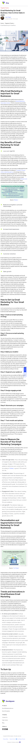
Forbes (12, 468)
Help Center (5, 720)
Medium (16, 200)
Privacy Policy (5, 739)
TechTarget (16, 568)
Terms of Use (12, 739)
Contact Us (4, 717)
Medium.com (24, 179)
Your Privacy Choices (21, 739)
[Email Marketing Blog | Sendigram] (3, 2)
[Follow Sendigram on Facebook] (7, 729)
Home (2, 23)
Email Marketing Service (7, 708)
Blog (3, 722)
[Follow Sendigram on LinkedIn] (3, 729)
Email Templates (6, 711)
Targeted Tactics (9, 23)
